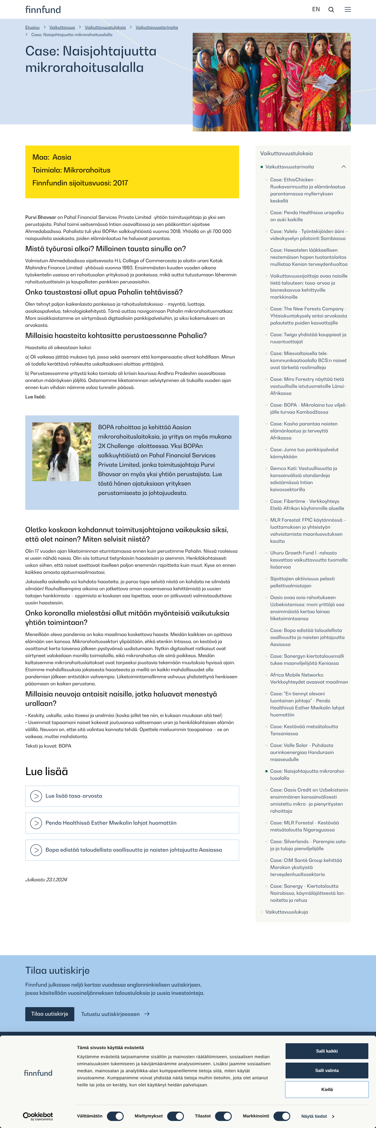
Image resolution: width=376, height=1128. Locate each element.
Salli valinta (327, 1070)
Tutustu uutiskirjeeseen (111, 1014)
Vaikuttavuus (62, 27)
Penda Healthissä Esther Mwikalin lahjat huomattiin (111, 823)
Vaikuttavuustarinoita (157, 27)
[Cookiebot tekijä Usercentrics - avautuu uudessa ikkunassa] (38, 1116)
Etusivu (32, 27)
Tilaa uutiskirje (49, 1014)
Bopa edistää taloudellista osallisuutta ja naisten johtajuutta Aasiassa (134, 850)
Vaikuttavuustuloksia (105, 27)
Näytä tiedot (314, 1116)
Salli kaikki (327, 1050)
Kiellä (327, 1089)
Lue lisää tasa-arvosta (74, 796)
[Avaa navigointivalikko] (347, 9)
